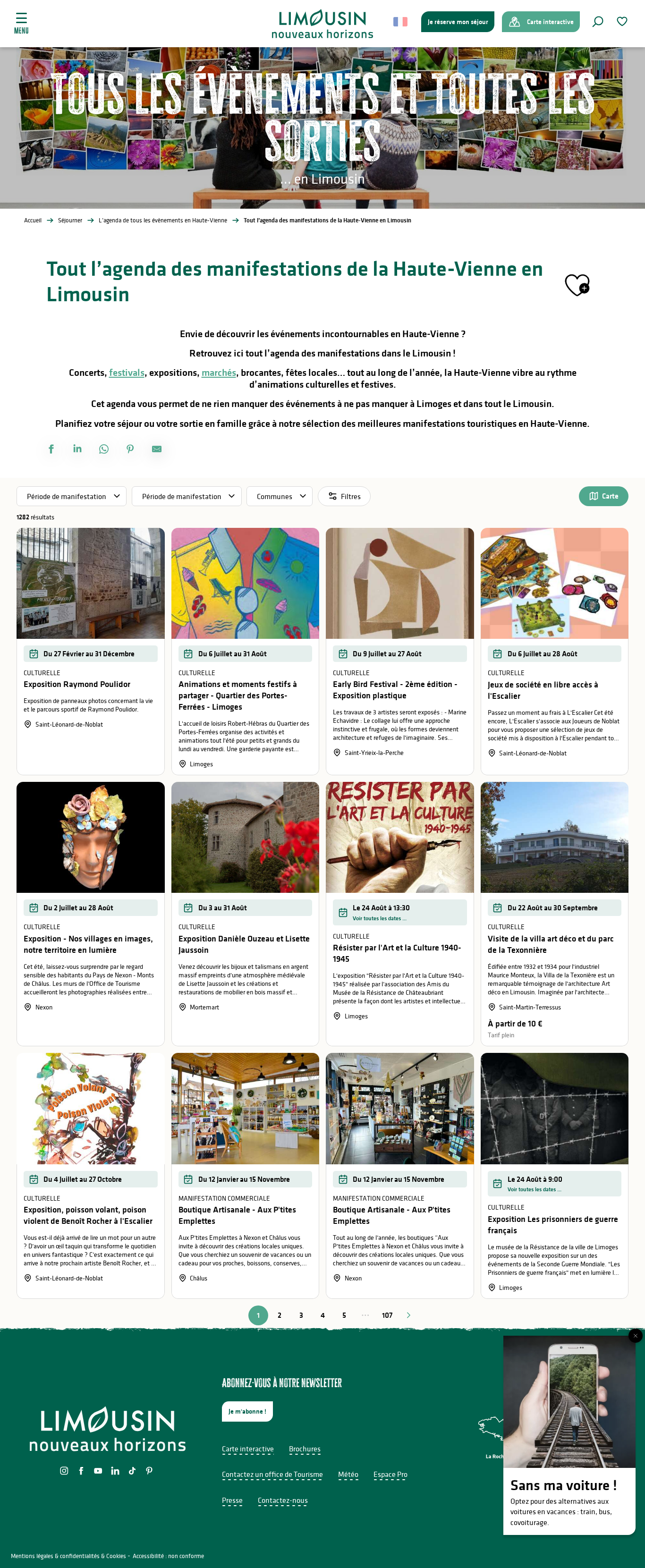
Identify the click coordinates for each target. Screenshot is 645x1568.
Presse (232, 1500)
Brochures (305, 1448)
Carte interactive (248, 1448)
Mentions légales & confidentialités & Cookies (68, 1556)
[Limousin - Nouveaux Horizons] (323, 23)
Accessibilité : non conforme (168, 1556)
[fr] (401, 21)
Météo (348, 1474)
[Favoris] (623, 21)
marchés (219, 372)
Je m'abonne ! (247, 1411)
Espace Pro (390, 1474)
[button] (597, 21)
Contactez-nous (283, 1500)
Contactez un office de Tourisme (272, 1474)
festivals (126, 372)
